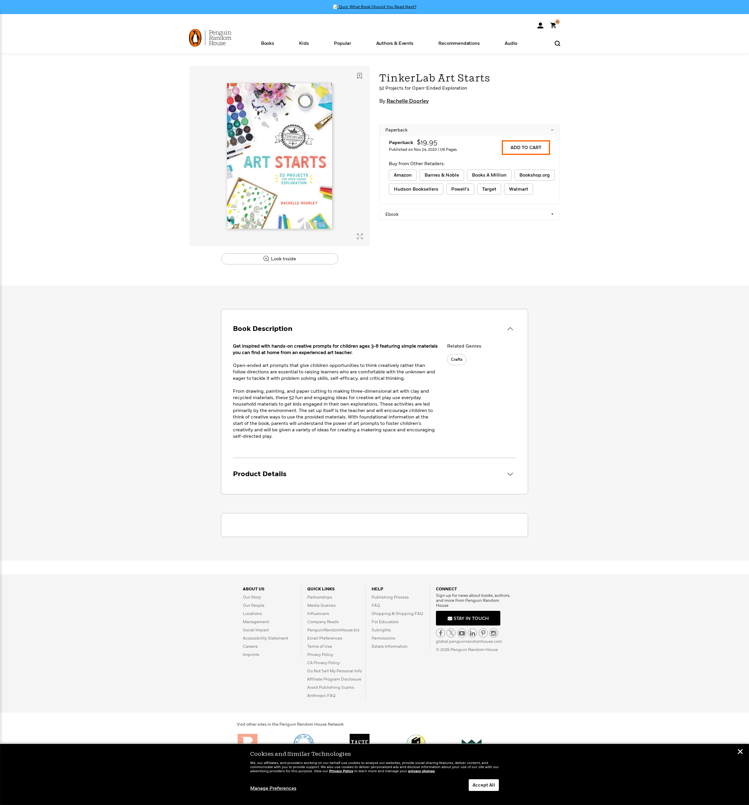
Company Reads (323, 622)
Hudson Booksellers (416, 189)
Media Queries (321, 605)
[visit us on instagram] (493, 632)
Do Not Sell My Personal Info (334, 671)
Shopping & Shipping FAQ (397, 613)
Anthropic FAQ (321, 695)
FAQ (376, 605)
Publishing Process (390, 597)
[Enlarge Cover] (360, 236)
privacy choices (421, 771)
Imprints (251, 654)
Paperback (469, 130)
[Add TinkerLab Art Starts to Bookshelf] (359, 76)
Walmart (518, 189)
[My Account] (540, 23)
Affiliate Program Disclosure (334, 679)
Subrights (381, 630)
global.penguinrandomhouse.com (469, 641)
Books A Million (489, 175)
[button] (267, 43)
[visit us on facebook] (440, 632)
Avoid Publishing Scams (330, 687)
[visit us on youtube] (461, 632)
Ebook (469, 214)
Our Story (252, 597)
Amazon (403, 175)
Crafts (457, 359)
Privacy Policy (320, 654)
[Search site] (557, 43)
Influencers (318, 613)
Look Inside (283, 259)
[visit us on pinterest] (483, 632)
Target (489, 189)
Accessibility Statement (265, 638)
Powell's (460, 189)
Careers (250, 646)
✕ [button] (740, 752)
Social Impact (256, 630)
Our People (253, 605)
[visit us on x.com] (451, 632)
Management (256, 622)
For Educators (385, 622)
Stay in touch (470, 618)
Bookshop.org (534, 175)
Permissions (383, 638)
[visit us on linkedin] (472, 632)
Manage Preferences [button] (273, 788)
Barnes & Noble (442, 175)
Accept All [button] (484, 785)
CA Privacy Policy (323, 663)
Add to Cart (526, 147)
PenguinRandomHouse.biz (333, 630)
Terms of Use (319, 646)
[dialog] (374, 774)
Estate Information (390, 646)
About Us (253, 589)
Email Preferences (324, 638)
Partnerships (319, 597)
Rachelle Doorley (407, 101)
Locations (252, 613)
